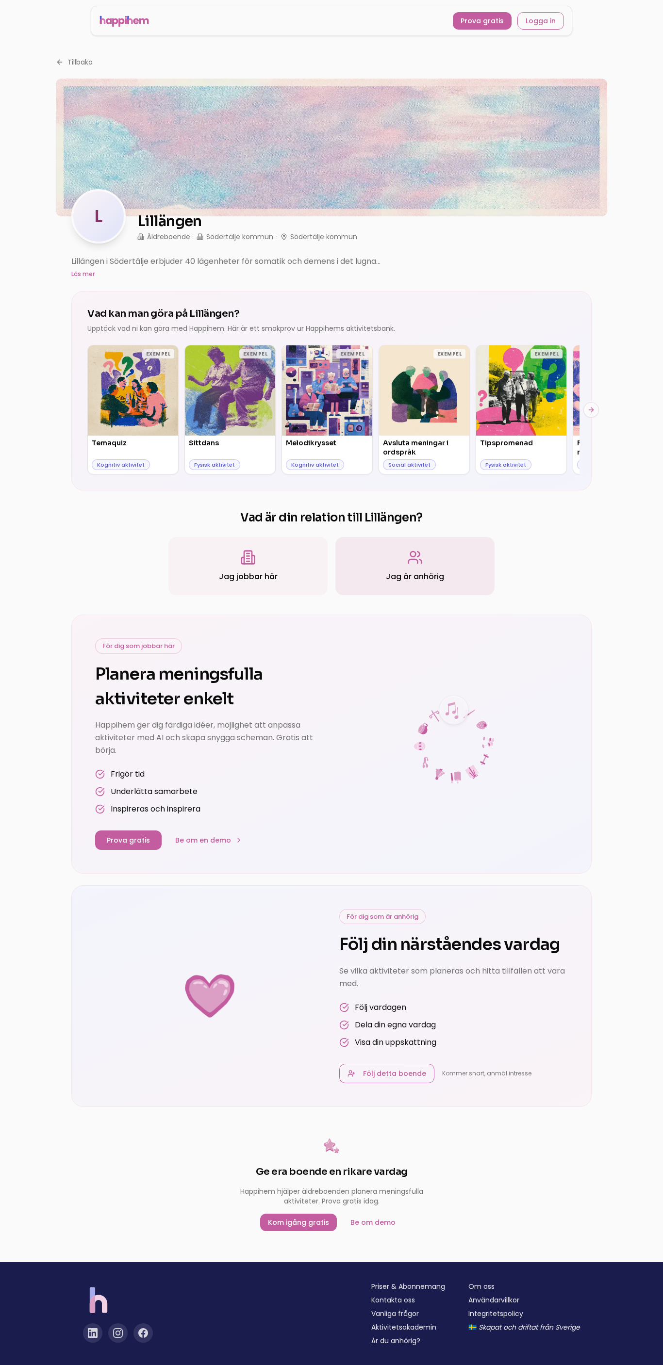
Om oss (481, 1286)
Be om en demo (203, 840)
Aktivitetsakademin (403, 1327)
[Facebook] (143, 1333)
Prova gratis (482, 21)
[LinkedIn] (92, 1333)
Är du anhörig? (395, 1341)
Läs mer (83, 274)
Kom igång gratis (298, 1222)
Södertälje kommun (239, 237)
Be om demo (373, 1222)
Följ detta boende (394, 1073)
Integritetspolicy (495, 1313)
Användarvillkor (493, 1300)
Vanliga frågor (395, 1313)
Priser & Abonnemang (408, 1286)
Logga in (541, 21)
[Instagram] (118, 1333)
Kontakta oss (393, 1300)
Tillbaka (80, 62)
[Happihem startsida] (124, 21)
